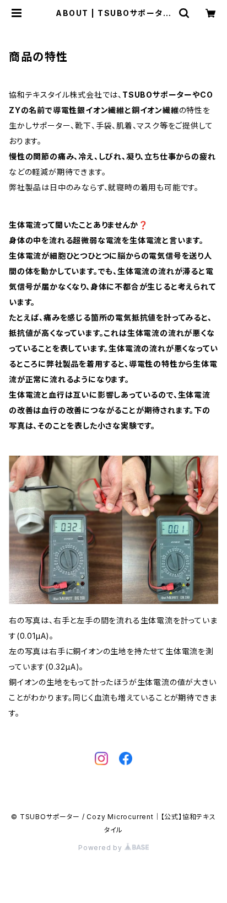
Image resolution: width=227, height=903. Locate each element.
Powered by (101, 847)
